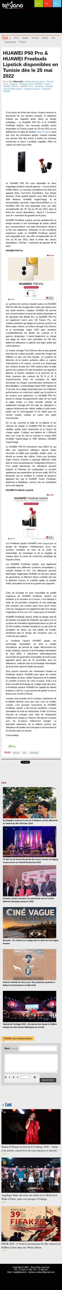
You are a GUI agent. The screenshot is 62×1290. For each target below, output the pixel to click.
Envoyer (48, 1080)
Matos (45, 38)
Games (35, 38)
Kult (37, 3)
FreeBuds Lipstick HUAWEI (31, 84)
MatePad (49, 86)
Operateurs (10, 42)
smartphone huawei (31, 89)
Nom (11, 1048)
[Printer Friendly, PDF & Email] (12, 746)
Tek (46, 3)
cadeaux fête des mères (35, 81)
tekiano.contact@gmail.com (41, 1272)
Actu (16, 38)
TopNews (34, 753)
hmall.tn (47, 84)
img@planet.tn (20, 1272)
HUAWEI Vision (26, 86)
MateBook (39, 86)
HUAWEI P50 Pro (10, 86)
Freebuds (14, 84)
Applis (25, 38)
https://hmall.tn (43, 132)
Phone (22, 42)
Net (53, 38)
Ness (56, 3)
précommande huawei (12, 89)
